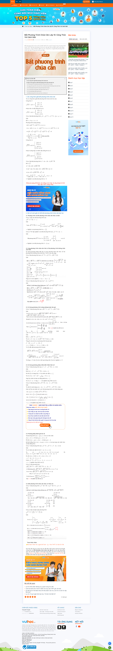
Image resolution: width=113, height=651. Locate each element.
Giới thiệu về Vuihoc (61, 609)
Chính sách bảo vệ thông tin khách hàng (47, 613)
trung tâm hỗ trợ (58, 553)
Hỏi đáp (42, 5)
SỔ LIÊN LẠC (61, 5)
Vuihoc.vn (31, 553)
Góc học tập (34, 5)
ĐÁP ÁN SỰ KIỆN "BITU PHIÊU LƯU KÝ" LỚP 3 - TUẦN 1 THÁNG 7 (77, 64)
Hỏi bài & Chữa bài (78, 613)
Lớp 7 (71, 101)
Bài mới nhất (83, 39)
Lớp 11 (71, 114)
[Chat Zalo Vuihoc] (109, 643)
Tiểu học (12, 1)
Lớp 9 (71, 107)
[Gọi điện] (109, 647)
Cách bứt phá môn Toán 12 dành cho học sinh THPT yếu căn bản (43, 588)
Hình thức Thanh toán (44, 609)
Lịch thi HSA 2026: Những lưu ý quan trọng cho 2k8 (39, 586)
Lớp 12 (71, 117)
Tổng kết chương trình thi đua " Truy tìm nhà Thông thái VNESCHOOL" (78, 60)
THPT (20, 1)
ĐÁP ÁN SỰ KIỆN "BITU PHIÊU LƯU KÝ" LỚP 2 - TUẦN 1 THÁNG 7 (77, 68)
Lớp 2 (71, 85)
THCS (17, 1)
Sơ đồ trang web (60, 615)
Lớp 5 (71, 95)
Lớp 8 (71, 104)
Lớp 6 (71, 98)
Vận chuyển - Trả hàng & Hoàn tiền (46, 611)
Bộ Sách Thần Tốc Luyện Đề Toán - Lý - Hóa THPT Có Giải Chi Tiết (45, 544)
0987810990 (87, 1)
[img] (56, 15)
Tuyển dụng (59, 613)
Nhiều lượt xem (73, 39)
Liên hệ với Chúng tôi (61, 611)
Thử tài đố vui (77, 611)
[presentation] (34, 104)
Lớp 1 (71, 82)
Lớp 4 (71, 92)
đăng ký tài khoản (41, 553)
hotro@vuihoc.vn (28, 611)
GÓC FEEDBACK (51, 5)
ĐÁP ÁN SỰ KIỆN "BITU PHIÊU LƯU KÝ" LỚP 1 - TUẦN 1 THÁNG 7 (77, 73)
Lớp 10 (50, 39)
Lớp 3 (71, 88)
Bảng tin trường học (79, 609)
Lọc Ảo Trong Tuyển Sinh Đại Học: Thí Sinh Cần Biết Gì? (41, 594)
